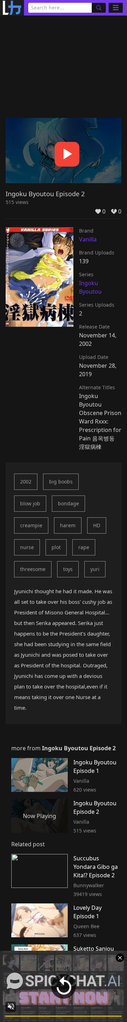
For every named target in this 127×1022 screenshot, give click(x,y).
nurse (27, 547)
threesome (33, 569)
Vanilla (88, 239)
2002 (25, 481)
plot (56, 547)
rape (83, 547)
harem (67, 525)
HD (96, 525)
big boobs (61, 481)
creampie (31, 525)
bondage (68, 503)
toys (68, 569)
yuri (94, 569)
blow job (30, 503)
